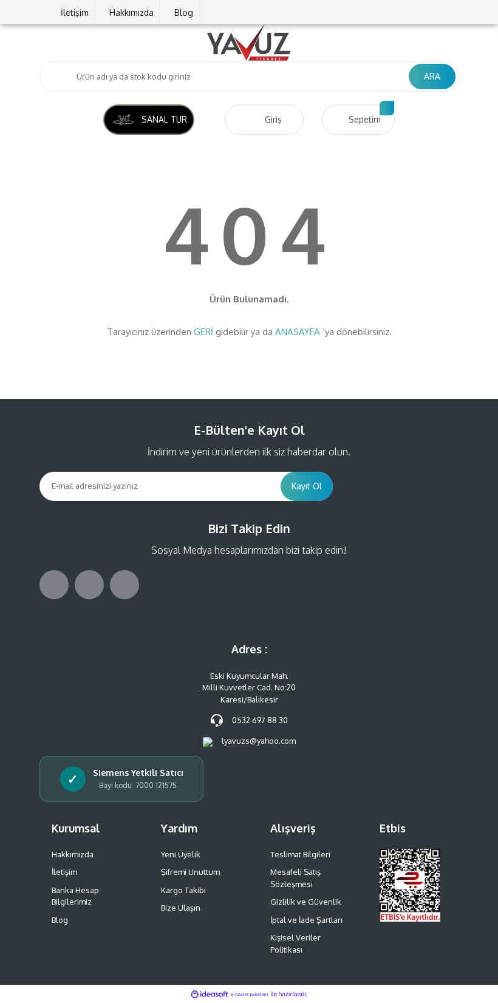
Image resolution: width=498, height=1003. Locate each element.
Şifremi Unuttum (190, 872)
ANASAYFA (297, 332)
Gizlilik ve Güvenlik (305, 901)
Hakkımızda (131, 12)
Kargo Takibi (183, 890)
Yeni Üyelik (180, 854)
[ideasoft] (209, 994)
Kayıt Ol (307, 486)
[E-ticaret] (249, 993)
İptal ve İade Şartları (306, 920)
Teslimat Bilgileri (300, 854)
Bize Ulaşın (180, 908)
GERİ (203, 332)
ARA (432, 76)
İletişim (75, 12)
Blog (183, 12)
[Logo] (249, 42)
